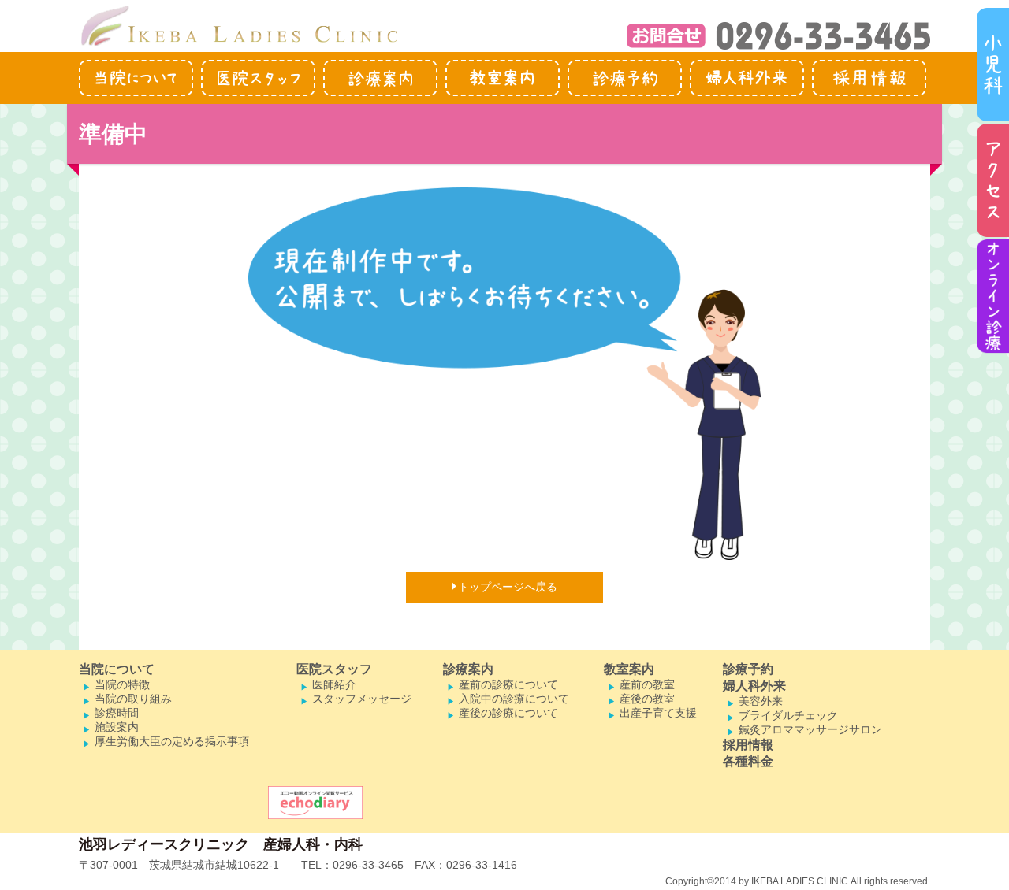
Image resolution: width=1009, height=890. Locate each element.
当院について (117, 669)
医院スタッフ (334, 669)
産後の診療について (508, 712)
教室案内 (629, 669)
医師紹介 (334, 684)
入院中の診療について (514, 698)
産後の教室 (647, 698)
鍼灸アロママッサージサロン (810, 729)
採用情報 (748, 744)
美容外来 (761, 701)
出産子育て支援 (658, 712)
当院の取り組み (133, 698)
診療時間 (117, 712)
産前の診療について (508, 684)
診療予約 (748, 669)
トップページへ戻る (507, 586)
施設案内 (117, 727)
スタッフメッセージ (361, 698)
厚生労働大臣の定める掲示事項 (172, 741)
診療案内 (468, 669)
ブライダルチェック (788, 715)
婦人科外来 (754, 685)
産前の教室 (647, 684)
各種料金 (748, 761)
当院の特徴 (122, 684)
